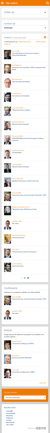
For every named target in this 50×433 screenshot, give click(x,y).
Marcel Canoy (17, 341)
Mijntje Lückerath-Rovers (20, 207)
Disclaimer (9, 415)
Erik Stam (15, 249)
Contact (9, 420)
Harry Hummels (17, 179)
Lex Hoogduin (17, 164)
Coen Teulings (17, 264)
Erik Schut (15, 355)
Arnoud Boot (16, 93)
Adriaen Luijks (17, 221)
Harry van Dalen (17, 136)
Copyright (9, 411)
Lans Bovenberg (17, 108)
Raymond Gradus (18, 150)
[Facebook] (40, 428)
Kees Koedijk (16, 193)
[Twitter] (37, 428)
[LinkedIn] (45, 428)
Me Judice (12, 3)
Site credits (10, 425)
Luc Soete (15, 370)
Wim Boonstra (17, 79)
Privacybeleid (10, 413)
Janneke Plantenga (18, 235)
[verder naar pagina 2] (28, 278)
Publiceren (9, 418)
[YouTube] (42, 428)
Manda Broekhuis (18, 122)
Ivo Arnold (15, 51)
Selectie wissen (41, 42)
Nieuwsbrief (10, 422)
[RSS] (45, 37)
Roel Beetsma (17, 65)
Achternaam (8, 28)
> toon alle (42, 383)
